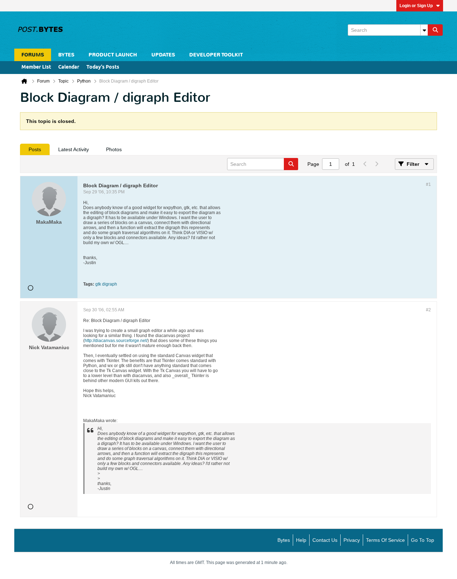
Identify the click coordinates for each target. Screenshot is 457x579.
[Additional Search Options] (424, 30)
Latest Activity (73, 149)
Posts (35, 149)
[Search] (435, 30)
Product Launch (113, 54)
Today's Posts (102, 67)
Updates (163, 54)
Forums (32, 54)
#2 (428, 309)
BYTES (66, 54)
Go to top (422, 540)
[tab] (35, 149)
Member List (36, 67)
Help (301, 540)
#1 (428, 184)
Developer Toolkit (216, 54)
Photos (114, 149)
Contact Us (324, 540)
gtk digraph (106, 284)
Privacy (351, 540)
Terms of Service (385, 540)
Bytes (283, 540)
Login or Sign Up (416, 5)
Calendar (68, 67)
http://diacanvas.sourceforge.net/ (116, 340)
